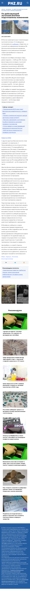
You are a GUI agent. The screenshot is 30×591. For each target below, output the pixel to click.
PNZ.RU (3, 9)
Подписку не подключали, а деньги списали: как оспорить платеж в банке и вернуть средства (13, 516)
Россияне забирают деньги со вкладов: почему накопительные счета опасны (14, 411)
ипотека (15, 256)
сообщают (15, 44)
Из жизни (8, 9)
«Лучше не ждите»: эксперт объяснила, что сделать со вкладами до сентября (12, 333)
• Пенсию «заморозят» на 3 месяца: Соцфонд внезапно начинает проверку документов (14, 122)
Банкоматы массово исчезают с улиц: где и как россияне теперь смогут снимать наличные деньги (14, 463)
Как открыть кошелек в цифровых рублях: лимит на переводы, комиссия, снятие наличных (14, 489)
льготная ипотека (7, 259)
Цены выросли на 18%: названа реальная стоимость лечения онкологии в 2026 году (13, 385)
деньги (9, 256)
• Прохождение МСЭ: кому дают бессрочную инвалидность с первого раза (15, 111)
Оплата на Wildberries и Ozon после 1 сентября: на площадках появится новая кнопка (14, 437)
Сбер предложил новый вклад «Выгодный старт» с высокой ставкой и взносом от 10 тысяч (13, 359)
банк (3, 256)
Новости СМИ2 (6, 138)
